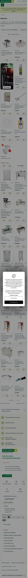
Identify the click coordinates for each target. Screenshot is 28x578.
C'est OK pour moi (14, 302)
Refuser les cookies (14, 295)
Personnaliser (14, 298)
